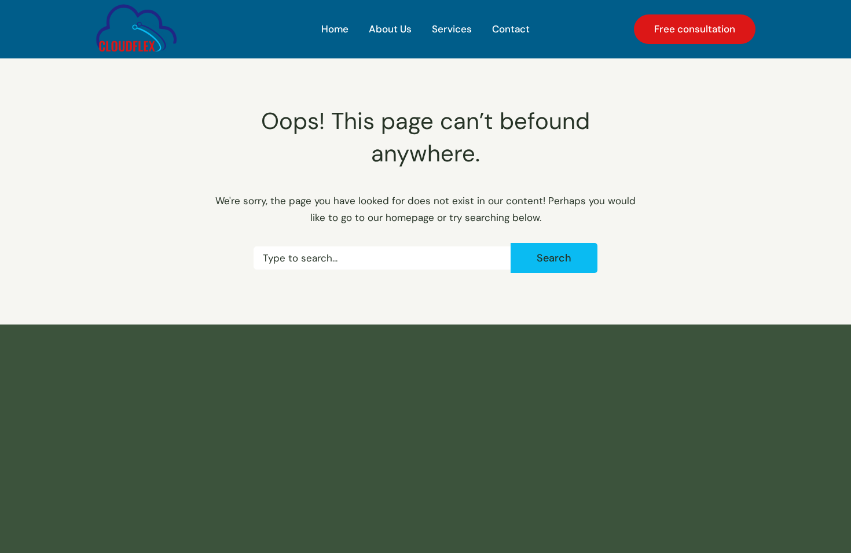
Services (452, 29)
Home (335, 29)
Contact (511, 29)
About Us (390, 29)
